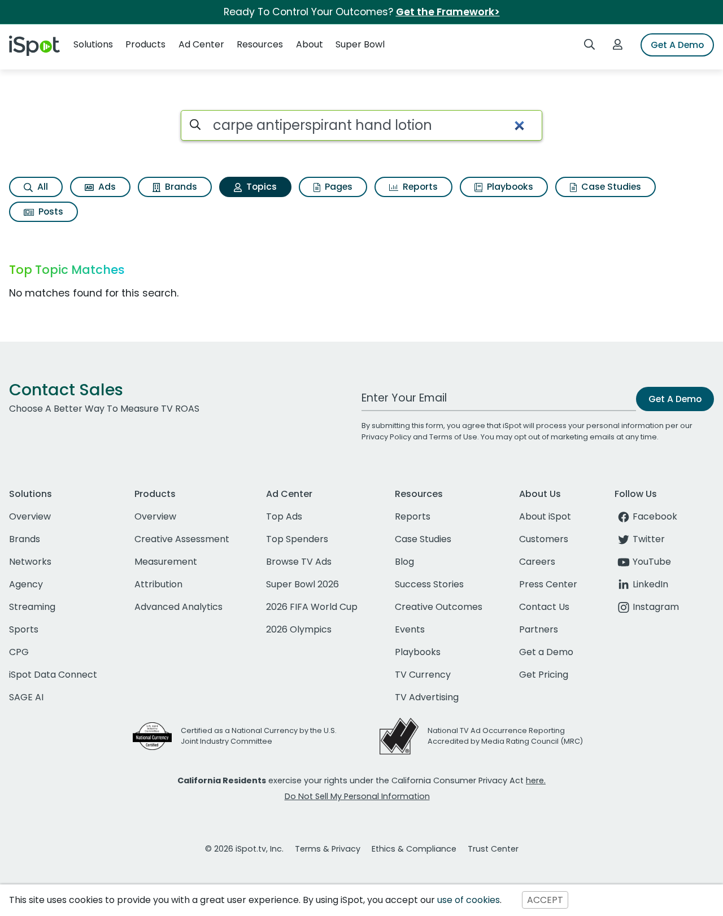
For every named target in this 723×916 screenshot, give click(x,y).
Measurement (165, 561)
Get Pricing (543, 674)
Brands (180, 186)
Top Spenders (297, 539)
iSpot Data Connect (53, 674)
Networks (30, 561)
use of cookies (468, 899)
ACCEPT (545, 899)
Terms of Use (453, 437)
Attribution (158, 584)
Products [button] (145, 44)
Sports (23, 629)
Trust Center (493, 848)
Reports (419, 186)
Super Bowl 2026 (302, 584)
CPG (19, 651)
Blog (404, 561)
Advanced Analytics (178, 606)
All (41, 186)
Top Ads (284, 516)
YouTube (652, 561)
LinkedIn (650, 584)
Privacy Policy (386, 437)
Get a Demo (546, 651)
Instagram (656, 606)
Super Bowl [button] (360, 44)
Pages (337, 186)
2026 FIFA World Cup (312, 606)
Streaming (32, 606)
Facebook (655, 516)
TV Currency (423, 674)
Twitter (649, 539)
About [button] (309, 44)
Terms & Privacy (327, 848)
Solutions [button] (93, 44)
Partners (538, 629)
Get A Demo (677, 44)
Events (410, 629)
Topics (260, 186)
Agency (26, 584)
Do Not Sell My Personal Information (357, 796)
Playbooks (509, 186)
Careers (537, 561)
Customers (543, 539)
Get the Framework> (448, 12)
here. (536, 780)
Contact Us (544, 606)
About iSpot (545, 516)
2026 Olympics (299, 629)
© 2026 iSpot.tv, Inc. (244, 848)
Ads (106, 186)
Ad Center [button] (201, 44)
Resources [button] (260, 44)
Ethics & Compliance (414, 848)
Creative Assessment (181, 539)
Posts (49, 211)
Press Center (548, 584)
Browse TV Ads (299, 561)
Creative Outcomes (438, 606)
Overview (30, 516)
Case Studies (610, 186)
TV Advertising (427, 697)
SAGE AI (26, 697)
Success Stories (429, 584)
